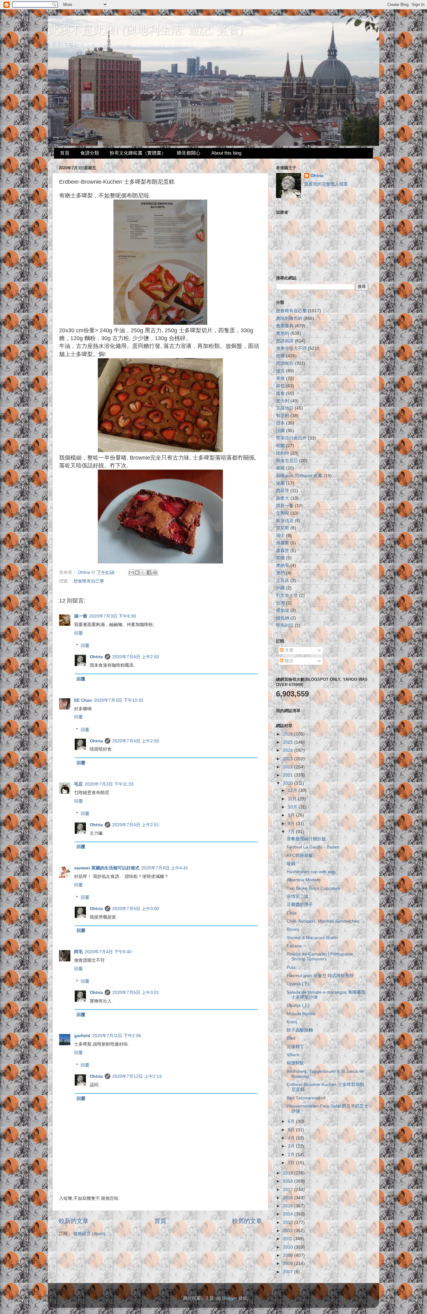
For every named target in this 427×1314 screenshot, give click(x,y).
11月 (293, 799)
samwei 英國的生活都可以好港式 (106, 868)
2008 (288, 1263)
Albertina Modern (304, 880)
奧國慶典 (285, 325)
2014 (288, 1214)
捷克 (280, 371)
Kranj (292, 1022)
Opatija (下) (298, 983)
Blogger (229, 1298)
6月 (292, 1121)
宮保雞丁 (295, 1046)
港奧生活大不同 (291, 348)
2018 (288, 1181)
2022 (288, 767)
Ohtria (96, 656)
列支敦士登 (287, 595)
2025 (288, 742)
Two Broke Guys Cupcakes (313, 888)
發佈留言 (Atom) (89, 1233)
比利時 (282, 453)
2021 (288, 775)
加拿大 (282, 498)
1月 (292, 1162)
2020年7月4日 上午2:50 (135, 656)
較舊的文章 (247, 1221)
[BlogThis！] (137, 572)
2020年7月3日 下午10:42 (118, 700)
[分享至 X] (143, 572)
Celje (292, 913)
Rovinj (293, 929)
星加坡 (282, 610)
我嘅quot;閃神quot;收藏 (299, 475)
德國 (280, 356)
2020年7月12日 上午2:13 (137, 1076)
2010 (288, 1247)
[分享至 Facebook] (149, 572)
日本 (280, 423)
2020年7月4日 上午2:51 (135, 825)
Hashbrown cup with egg (311, 871)
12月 (293, 790)
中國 (280, 588)
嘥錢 (291, 863)
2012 (288, 1230)
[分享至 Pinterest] (155, 572)
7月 (292, 831)
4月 (292, 1138)
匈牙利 (282, 415)
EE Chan (83, 700)
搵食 (280, 393)
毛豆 (78, 784)
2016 (288, 1197)
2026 (288, 734)
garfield (82, 1035)
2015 (288, 1206)
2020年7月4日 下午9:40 (108, 952)
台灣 (280, 603)
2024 (288, 750)
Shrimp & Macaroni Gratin (312, 937)
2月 (292, 1154)
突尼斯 (282, 528)
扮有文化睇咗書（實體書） (138, 152)
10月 (293, 807)
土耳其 (282, 580)
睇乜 (280, 386)
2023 (288, 758)
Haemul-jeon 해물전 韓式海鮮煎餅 (320, 975)
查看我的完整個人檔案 (326, 184)
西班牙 (282, 490)
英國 (280, 558)
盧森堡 (282, 550)
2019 (288, 1173)
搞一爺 (80, 616)
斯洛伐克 (285, 520)
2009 (288, 1255)
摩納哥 (282, 565)
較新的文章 (73, 1221)
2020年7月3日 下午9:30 (112, 616)
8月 (292, 823)
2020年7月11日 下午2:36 (116, 1035)
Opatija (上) (298, 1005)
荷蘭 (280, 445)
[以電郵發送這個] (131, 572)
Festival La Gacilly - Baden (313, 847)
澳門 (280, 573)
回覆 (78, 633)
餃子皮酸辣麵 (300, 1030)
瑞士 (280, 535)
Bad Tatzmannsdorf (306, 1098)
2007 (288, 1272)
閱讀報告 (285, 363)
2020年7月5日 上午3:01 (135, 992)
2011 (288, 1238)
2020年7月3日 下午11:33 (109, 784)
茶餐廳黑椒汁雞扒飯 (306, 839)
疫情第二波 (298, 896)
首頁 (64, 152)
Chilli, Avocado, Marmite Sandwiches (323, 921)
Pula (291, 967)
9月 (292, 815)
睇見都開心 (188, 152)
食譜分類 (89, 152)
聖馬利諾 (285, 625)
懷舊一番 (285, 505)
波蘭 (280, 483)
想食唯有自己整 (88, 581)
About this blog (226, 152)
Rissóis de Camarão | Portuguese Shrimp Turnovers (320, 956)
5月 (292, 1130)
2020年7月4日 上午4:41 (164, 868)
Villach (293, 1054)
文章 (289, 650)
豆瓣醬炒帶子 (300, 904)
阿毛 (78, 952)
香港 (280, 378)
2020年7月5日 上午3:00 (135, 908)
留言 (289, 661)
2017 (288, 1189)
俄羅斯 (282, 543)
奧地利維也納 (289, 318)
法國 (280, 430)
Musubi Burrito (301, 1013)
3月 (292, 1146)
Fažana (294, 946)
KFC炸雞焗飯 (300, 855)
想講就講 (285, 341)
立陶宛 (282, 513)
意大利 (282, 401)
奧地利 (282, 333)
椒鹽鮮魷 (295, 1063)
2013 (288, 1222)
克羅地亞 (285, 408)
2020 (288, 783)
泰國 (280, 468)
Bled (291, 1038)
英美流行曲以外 (291, 438)
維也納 (282, 618)
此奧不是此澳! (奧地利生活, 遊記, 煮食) (145, 29)
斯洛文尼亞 (287, 460)
